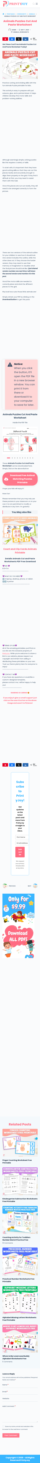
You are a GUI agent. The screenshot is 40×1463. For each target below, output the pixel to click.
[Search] (34, 4)
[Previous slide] (6, 440)
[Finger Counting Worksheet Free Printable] (20, 1143)
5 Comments (7, 1362)
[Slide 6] (22, 458)
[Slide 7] (25, 458)
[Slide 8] (27, 458)
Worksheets (24, 32)
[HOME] (3, 14)
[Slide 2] (12, 458)
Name (5, 1385)
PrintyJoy (6, 653)
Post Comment (11, 1435)
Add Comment (9, 1406)
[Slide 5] (20, 458)
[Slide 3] (15, 458)
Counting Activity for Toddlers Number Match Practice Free (16, 1238)
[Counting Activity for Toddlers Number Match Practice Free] (20, 1220)
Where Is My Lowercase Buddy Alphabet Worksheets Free (15, 1357)
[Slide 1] (8, 458)
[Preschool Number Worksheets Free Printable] (20, 1262)
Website (5, 1398)
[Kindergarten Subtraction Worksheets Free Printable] (20, 1181)
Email (5, 1391)
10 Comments (7, 1243)
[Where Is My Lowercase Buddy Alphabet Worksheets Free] (20, 1339)
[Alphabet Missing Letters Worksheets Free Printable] (20, 1300)
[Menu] (37, 4)
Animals (16, 32)
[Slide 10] (32, 458)
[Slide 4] (17, 458)
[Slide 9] (30, 458)
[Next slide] (34, 440)
